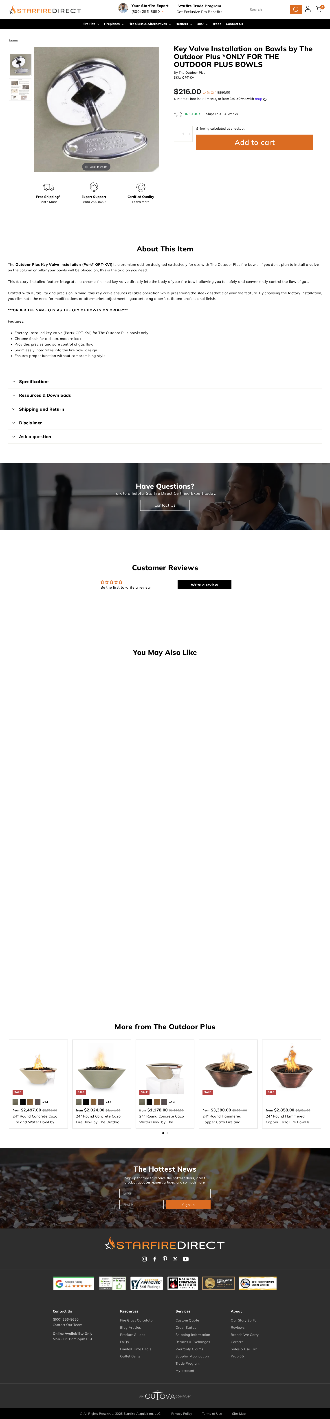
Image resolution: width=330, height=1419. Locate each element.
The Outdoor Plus (192, 73)
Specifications (34, 381)
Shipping (202, 129)
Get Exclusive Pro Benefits (199, 11)
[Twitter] (175, 1259)
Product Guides (132, 1335)
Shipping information (193, 1335)
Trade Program (188, 1363)
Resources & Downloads (45, 395)
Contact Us (234, 24)
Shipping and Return (41, 409)
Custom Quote (187, 1320)
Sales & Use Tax (244, 1349)
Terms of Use (212, 1414)
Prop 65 (237, 1356)
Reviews (237, 1327)
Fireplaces (112, 24)
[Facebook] (155, 1259)
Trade (216, 24)
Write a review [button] (204, 585)
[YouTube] (186, 1259)
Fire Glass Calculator (137, 1320)
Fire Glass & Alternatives (148, 24)
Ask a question (35, 436)
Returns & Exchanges (193, 1342)
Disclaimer (30, 423)
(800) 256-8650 (66, 1319)
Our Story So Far (244, 1320)
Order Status (186, 1327)
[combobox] (274, 10)
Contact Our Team (67, 1325)
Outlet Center (131, 1356)
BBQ (201, 24)
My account (185, 1370)
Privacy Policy (181, 1414)
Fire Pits (89, 24)
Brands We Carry (245, 1335)
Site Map (239, 1414)
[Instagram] (144, 1259)
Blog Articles (130, 1327)
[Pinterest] (165, 1259)
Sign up (188, 1204)
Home (13, 40)
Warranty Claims (189, 1349)
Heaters (182, 24)
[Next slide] (154, 107)
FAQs (124, 1342)
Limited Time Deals (135, 1349)
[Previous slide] (38, 107)
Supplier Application (192, 1356)
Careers (237, 1342)
